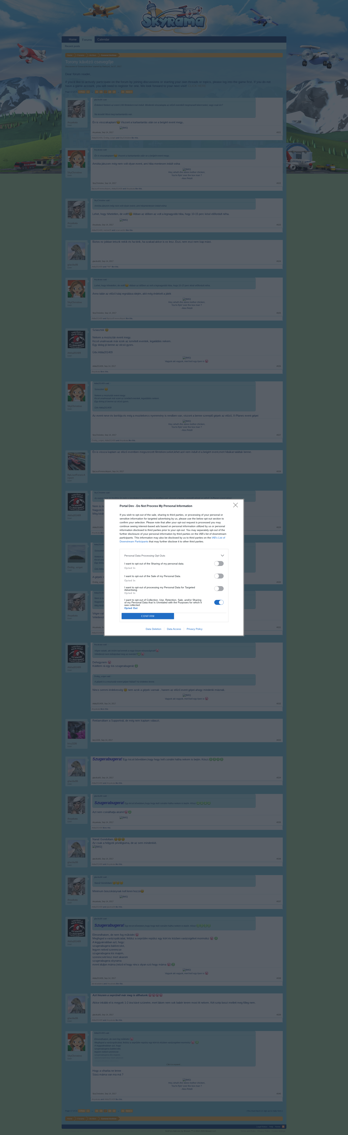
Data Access (174, 628)
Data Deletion (153, 628)
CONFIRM (148, 616)
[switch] (219, 563)
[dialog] (174, 567)
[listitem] (174, 555)
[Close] (236, 506)
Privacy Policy (194, 628)
